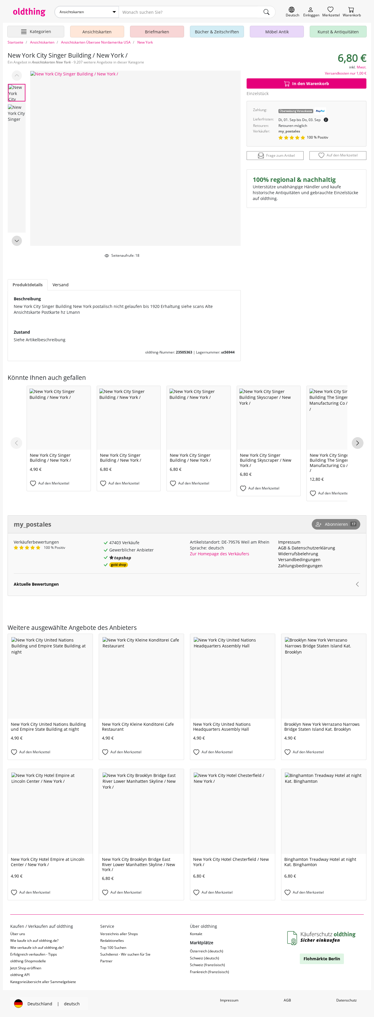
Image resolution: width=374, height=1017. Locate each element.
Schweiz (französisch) (207, 964)
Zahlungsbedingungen (300, 565)
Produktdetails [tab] (28, 284)
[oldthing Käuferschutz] (322, 938)
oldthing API (20, 974)
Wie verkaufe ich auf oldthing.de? (37, 947)
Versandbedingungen (299, 559)
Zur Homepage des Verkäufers (219, 553)
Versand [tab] (61, 284)
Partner (106, 961)
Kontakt (196, 933)
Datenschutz (346, 1000)
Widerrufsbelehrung (298, 553)
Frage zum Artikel (280, 155)
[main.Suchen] (266, 12)
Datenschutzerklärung (313, 548)
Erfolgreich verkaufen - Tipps (33, 954)
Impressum (289, 542)
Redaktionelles (112, 940)
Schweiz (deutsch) (204, 958)
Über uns (17, 933)
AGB (282, 548)
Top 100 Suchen (113, 947)
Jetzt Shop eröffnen (25, 968)
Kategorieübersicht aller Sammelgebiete (43, 981)
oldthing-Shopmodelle (28, 961)
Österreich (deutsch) (206, 951)
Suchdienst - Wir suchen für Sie (125, 954)
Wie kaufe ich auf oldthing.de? (34, 940)
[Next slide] (17, 241)
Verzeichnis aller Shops (119, 933)
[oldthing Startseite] (29, 12)
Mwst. (361, 67)
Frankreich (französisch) (209, 971)
